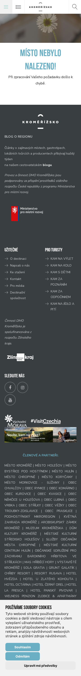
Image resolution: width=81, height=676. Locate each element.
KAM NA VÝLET (62, 259)
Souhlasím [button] (22, 647)
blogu (47, 165)
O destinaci (18, 259)
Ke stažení (17, 272)
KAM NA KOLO (61, 265)
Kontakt (16, 279)
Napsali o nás (20, 265)
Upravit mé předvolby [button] (40, 665)
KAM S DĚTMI (60, 272)
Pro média (17, 286)
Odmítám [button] (23, 656)
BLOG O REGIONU (18, 136)
